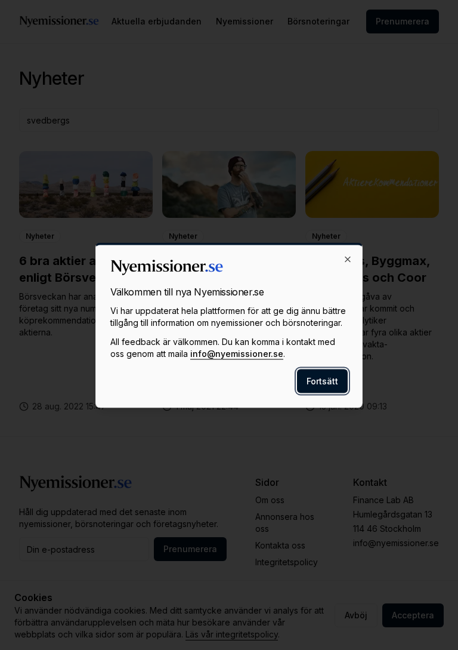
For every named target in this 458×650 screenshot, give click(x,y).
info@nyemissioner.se (236, 353)
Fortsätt (322, 380)
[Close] (347, 259)
